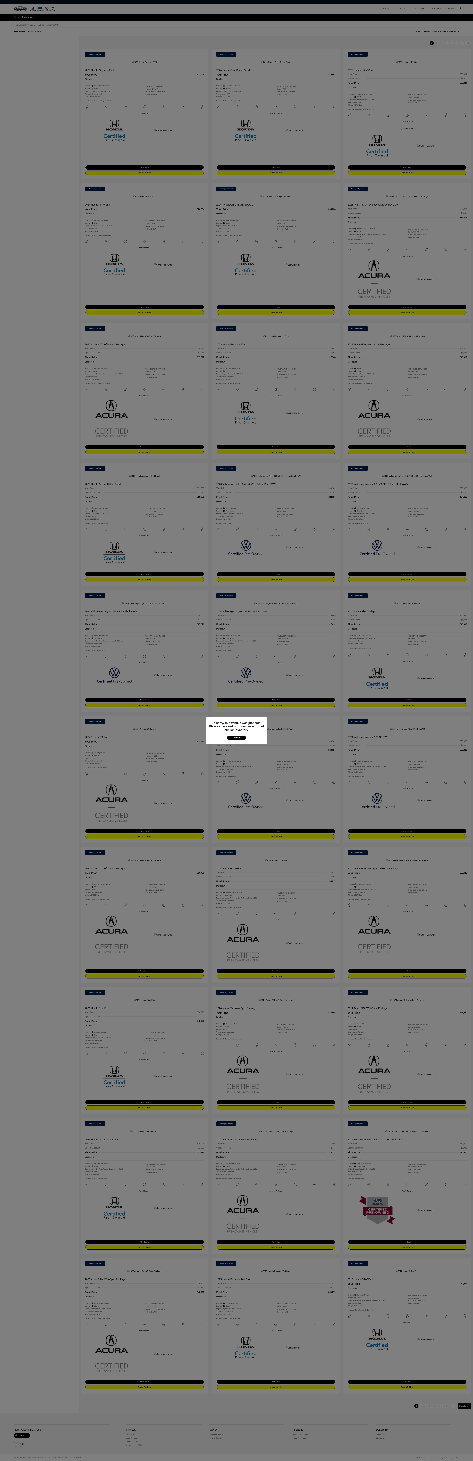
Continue (236, 738)
